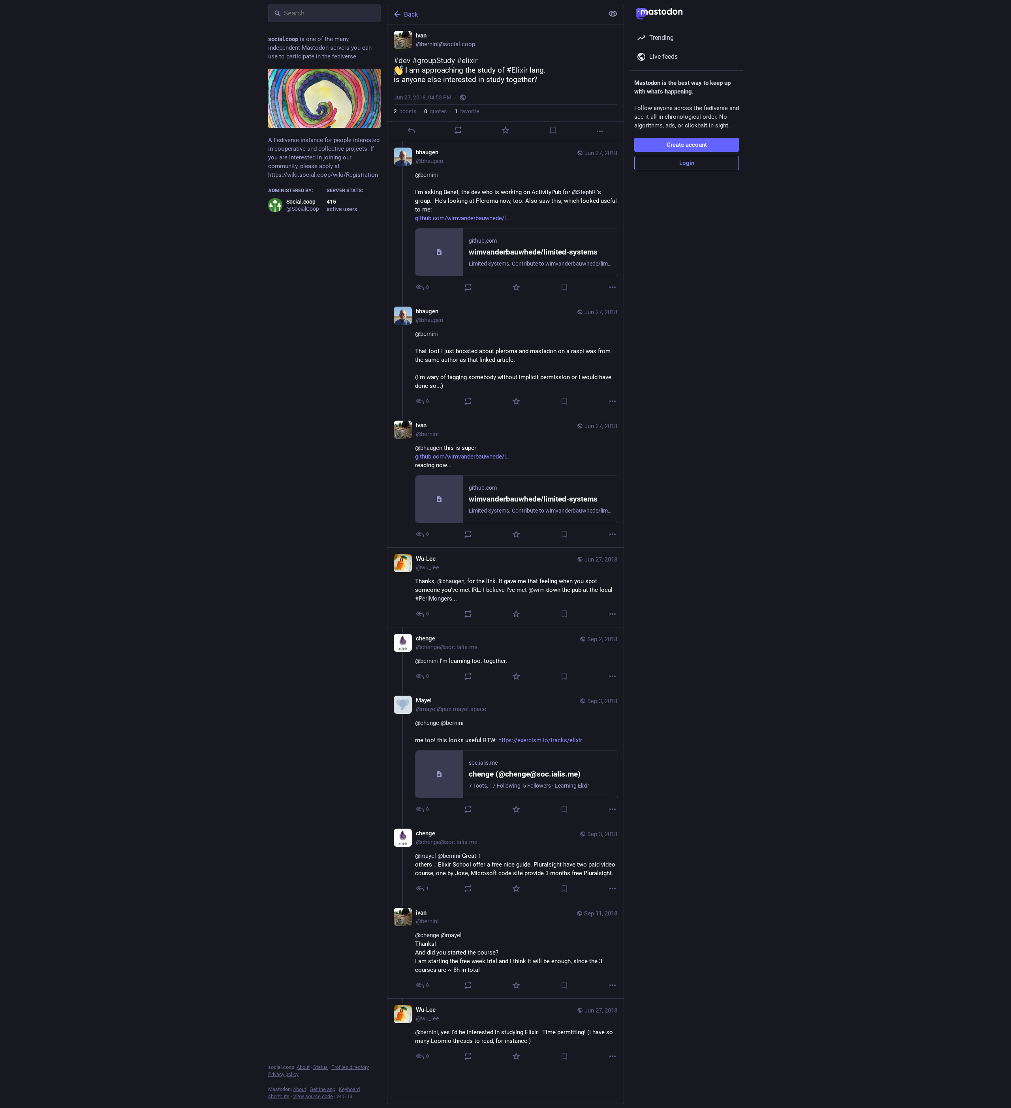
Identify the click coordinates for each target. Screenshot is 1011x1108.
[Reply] (411, 130)
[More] (600, 131)
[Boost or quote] (458, 130)
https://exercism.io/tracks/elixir (540, 740)
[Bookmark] (553, 130)
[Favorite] (505, 130)
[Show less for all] (613, 13)
